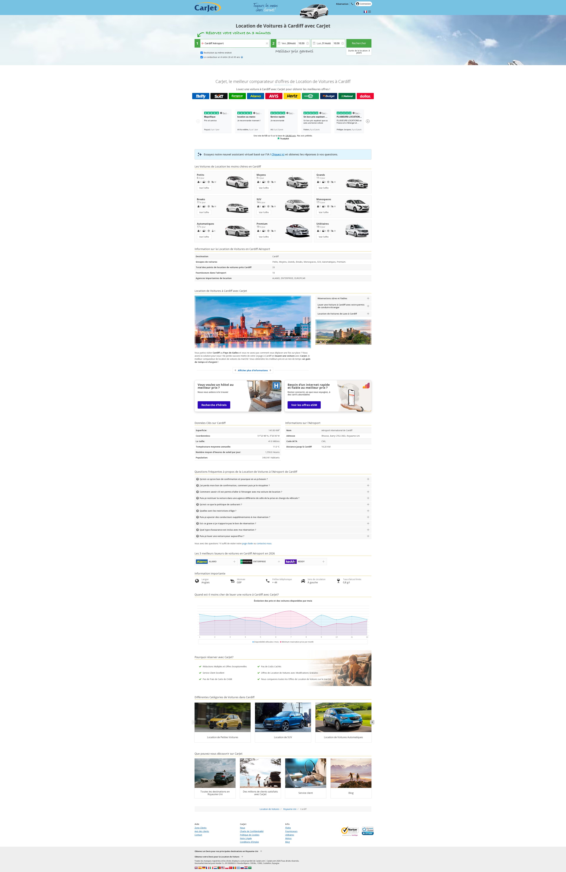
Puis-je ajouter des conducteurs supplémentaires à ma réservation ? (235, 517)
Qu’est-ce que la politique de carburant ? (221, 504)
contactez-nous (264, 543)
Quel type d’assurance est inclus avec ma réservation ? (228, 529)
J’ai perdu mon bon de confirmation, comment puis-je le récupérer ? (235, 485)
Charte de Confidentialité (252, 831)
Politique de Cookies (249, 834)
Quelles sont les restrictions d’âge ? (218, 510)
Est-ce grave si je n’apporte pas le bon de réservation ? (228, 523)
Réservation (342, 4)
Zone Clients (201, 827)
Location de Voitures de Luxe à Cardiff (337, 313)
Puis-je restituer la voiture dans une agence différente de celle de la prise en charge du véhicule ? (249, 498)
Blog (287, 841)
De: (202, 41)
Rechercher (359, 43)
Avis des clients (202, 831)
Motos (288, 838)
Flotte (288, 827)
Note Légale (246, 838)
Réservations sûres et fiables (332, 298)
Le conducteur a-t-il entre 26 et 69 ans (221, 57)
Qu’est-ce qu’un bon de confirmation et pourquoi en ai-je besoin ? (234, 479)
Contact (198, 834)
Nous (242, 827)
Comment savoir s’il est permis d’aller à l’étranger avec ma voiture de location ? (241, 491)
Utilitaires (289, 834)
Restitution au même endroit (218, 52)
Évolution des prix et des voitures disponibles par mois (283, 600)
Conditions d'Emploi (249, 841)
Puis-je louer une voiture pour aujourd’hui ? (222, 536)
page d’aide (247, 543)
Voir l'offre (204, 187)
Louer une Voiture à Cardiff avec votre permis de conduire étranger (341, 306)
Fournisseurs (291, 831)
